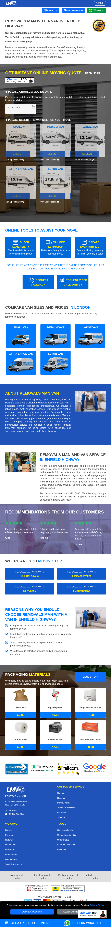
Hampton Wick (11, 859)
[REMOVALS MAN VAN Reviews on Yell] (68, 769)
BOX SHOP (90, 676)
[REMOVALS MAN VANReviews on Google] (94, 769)
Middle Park (10, 845)
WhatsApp (99, 10)
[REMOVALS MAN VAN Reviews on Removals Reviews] (16, 769)
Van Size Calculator (66, 845)
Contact (60, 793)
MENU (100, 3)
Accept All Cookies (32, 911)
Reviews (61, 798)
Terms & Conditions (66, 807)
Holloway (9, 840)
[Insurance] (67, 889)
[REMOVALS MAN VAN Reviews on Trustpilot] (42, 769)
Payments (61, 849)
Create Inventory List (66, 835)
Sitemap (61, 817)
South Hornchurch (13, 864)
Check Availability (65, 830)
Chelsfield (9, 830)
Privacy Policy (97, 905)
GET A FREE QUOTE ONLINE (30, 923)
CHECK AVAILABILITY (21, 248)
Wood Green (11, 854)
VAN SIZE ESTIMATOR (55, 248)
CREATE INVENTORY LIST (90, 248)
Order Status (63, 840)
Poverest (9, 835)
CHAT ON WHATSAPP (87, 923)
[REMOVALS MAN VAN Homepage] (11, 3)
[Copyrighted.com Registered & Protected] (36, 889)
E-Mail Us (12, 810)
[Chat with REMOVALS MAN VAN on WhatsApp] (68, 923)
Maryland (9, 849)
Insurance (61, 812)
